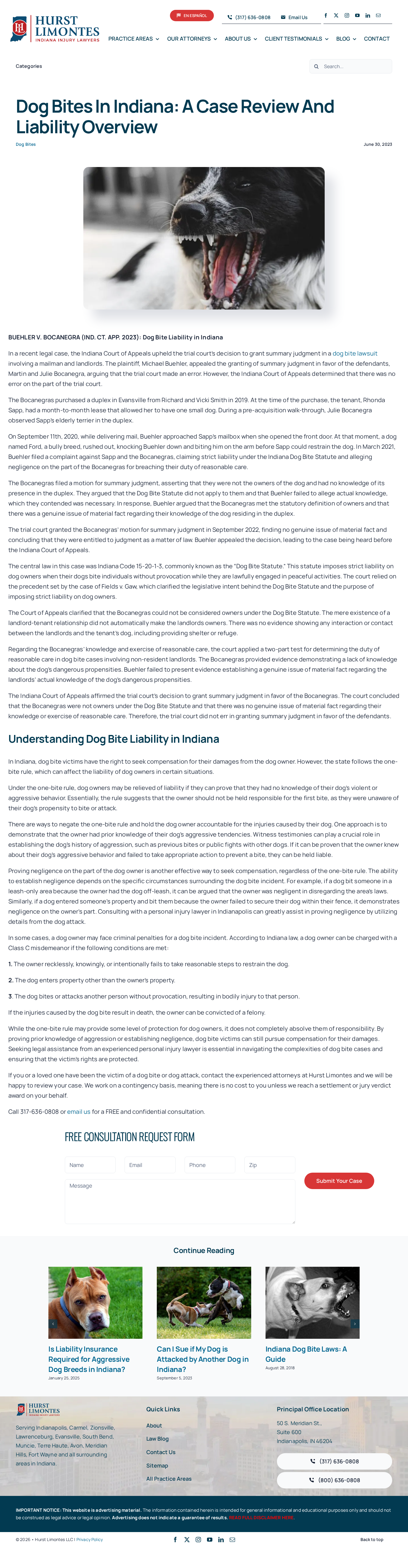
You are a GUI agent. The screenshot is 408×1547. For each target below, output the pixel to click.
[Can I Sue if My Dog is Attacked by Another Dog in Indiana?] (204, 1303)
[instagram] (347, 15)
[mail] (378, 15)
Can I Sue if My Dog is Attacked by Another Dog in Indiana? (203, 1359)
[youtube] (357, 15)
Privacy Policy (89, 1539)
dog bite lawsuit (355, 353)
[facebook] (325, 15)
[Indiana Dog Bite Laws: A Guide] (313, 1303)
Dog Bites (26, 144)
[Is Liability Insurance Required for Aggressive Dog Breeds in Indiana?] (95, 1303)
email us (79, 1112)
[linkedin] (368, 15)
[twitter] (336, 15)
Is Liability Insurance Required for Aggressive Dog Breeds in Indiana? (88, 1359)
